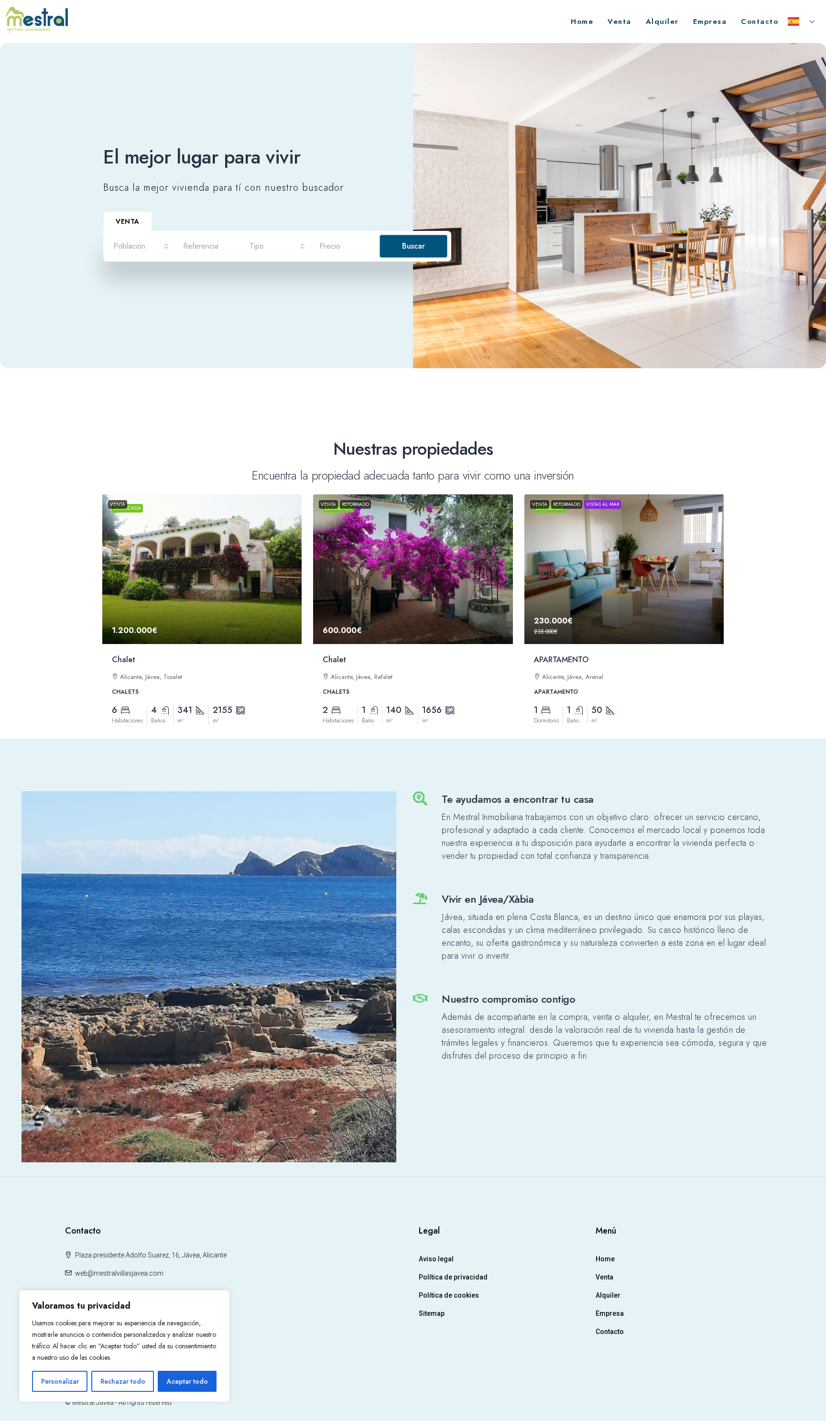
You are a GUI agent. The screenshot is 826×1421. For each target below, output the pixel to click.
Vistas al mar (602, 504)
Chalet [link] (123, 659)
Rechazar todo (122, 1381)
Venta (619, 21)
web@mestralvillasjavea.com (119, 1273)
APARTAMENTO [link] (561, 659)
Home (582, 21)
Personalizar (60, 1381)
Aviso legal (436, 1259)
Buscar (413, 245)
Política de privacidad (453, 1277)
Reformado (355, 504)
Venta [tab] (128, 221)
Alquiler (662, 21)
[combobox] (141, 246)
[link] (202, 569)
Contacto (759, 21)
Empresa (710, 21)
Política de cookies (449, 1295)
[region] (124, 1346)
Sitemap (432, 1313)
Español (802, 21)
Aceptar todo (187, 1381)
